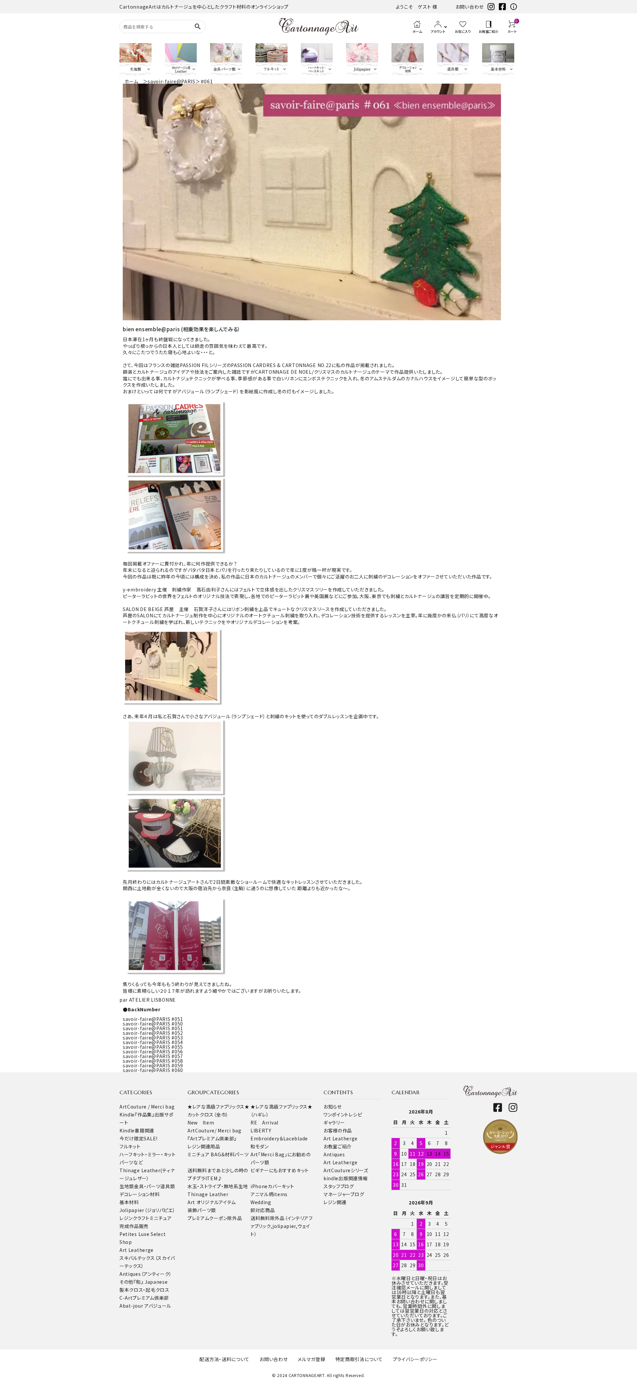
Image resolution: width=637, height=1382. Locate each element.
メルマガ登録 (311, 1359)
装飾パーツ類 (201, 1210)
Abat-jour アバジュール (145, 1305)
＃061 (206, 81)
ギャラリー (334, 1122)
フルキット (130, 1146)
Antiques (334, 1154)
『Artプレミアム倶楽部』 (212, 1138)
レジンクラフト (134, 1218)
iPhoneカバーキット (272, 1186)
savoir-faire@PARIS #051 (153, 1019)
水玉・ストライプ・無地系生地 (217, 1186)
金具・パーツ (147, 1186)
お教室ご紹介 (337, 1146)
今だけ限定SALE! (138, 1138)
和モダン (259, 1146)
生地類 (126, 1186)
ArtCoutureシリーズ (345, 1170)
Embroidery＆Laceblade (279, 1138)
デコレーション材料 (139, 1194)
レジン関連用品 (203, 1146)
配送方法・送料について (224, 1359)
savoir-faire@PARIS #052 (153, 1033)
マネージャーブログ (343, 1194)
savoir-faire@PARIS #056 (153, 1051)
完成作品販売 (134, 1226)
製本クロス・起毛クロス (144, 1289)
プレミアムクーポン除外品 (214, 1218)
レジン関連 (335, 1202)
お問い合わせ (470, 6)
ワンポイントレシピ (342, 1114)
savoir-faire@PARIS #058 (153, 1060)
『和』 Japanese (150, 1281)
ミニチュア (161, 1218)
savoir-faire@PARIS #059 (153, 1065)
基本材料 (129, 1202)
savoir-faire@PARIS (171, 81)
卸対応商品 (262, 1210)
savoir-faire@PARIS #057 (153, 1056)
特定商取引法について (359, 1359)
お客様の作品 (337, 1130)
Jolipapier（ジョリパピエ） (147, 1210)
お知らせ (332, 1106)
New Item (200, 1122)
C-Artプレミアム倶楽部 (144, 1297)
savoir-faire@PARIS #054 (153, 1042)
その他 (126, 1281)
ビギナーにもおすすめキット (279, 1170)
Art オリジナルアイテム (211, 1202)
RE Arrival (264, 1122)
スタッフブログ (338, 1186)
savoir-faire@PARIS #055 (153, 1046)
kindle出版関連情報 (345, 1178)
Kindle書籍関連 (136, 1130)
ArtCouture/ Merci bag (214, 1130)
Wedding (260, 1202)
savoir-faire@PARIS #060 (153, 1070)
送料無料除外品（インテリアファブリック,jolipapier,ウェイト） (281, 1226)
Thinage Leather (208, 1194)
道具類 (167, 1186)
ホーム (131, 81)
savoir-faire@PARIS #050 (153, 1023)
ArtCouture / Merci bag (147, 1106)
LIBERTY (260, 1130)
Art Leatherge (136, 1250)
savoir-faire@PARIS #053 (153, 1037)
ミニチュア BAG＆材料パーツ (218, 1154)
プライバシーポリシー (415, 1359)
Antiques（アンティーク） (145, 1273)
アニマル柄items (269, 1194)
